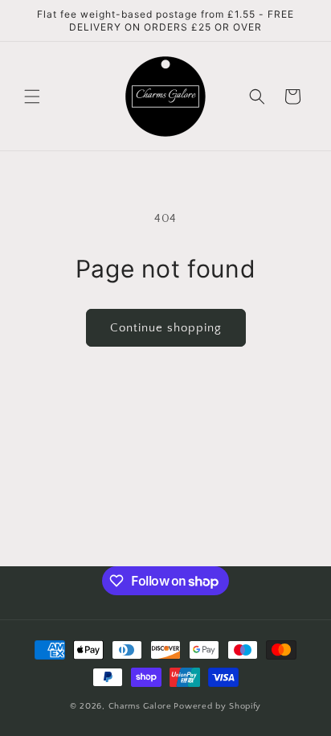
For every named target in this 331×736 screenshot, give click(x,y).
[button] (32, 96)
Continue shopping (166, 328)
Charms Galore (140, 706)
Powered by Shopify (217, 706)
